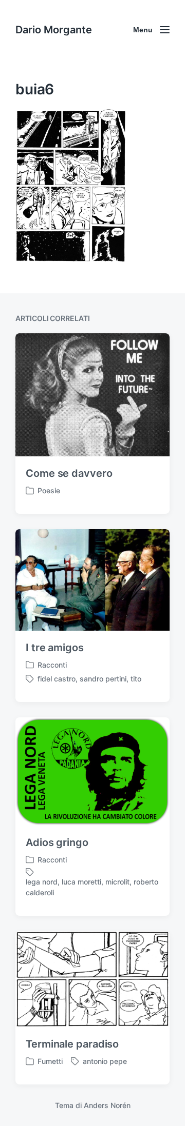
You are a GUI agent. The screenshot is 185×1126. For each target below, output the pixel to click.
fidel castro (57, 678)
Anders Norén (107, 1105)
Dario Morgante (53, 30)
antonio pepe (105, 1061)
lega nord (42, 881)
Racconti (52, 664)
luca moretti (81, 881)
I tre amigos (55, 647)
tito (136, 678)
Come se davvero (69, 473)
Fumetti (50, 1061)
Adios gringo (57, 842)
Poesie (49, 490)
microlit (117, 881)
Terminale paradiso (72, 1044)
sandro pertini (103, 678)
